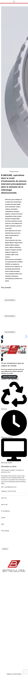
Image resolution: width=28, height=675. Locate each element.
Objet (2, 524)
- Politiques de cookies (7, 613)
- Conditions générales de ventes (10, 598)
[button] (14, 339)
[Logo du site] (14, 1)
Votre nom (3, 498)
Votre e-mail (4, 504)
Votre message (5, 530)
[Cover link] (14, 297)
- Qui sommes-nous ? (6, 590)
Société (3, 517)
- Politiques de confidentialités (9, 605)
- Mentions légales (6, 621)
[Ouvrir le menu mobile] (2, 1)
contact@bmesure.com (10, 487)
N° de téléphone (5, 511)
